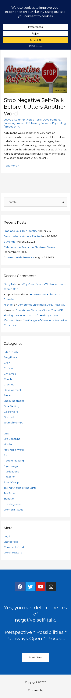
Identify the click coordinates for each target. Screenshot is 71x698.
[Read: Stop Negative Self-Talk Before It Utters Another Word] (35, 75)
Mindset (8, 444)
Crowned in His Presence (19, 257)
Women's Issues (13, 509)
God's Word (11, 411)
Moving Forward (41, 123)
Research (10, 476)
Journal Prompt (13, 422)
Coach (8, 379)
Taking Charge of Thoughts (20, 487)
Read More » (11, 165)
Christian (9, 368)
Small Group (11, 482)
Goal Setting (11, 406)
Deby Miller (11, 284)
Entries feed (11, 541)
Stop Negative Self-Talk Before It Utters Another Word (35, 107)
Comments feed (14, 547)
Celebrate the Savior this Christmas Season (30, 247)
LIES (27, 123)
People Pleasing (14, 460)
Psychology (59, 123)
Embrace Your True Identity (20, 231)
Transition (9, 498)
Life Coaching (12, 438)
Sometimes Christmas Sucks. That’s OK (41, 304)
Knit (6, 428)
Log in (7, 536)
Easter (8, 395)
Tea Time (9, 493)
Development (51, 119)
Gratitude (9, 417)
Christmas (10, 373)
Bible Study (11, 352)
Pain (6, 455)
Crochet (9, 384)
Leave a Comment (15, 119)
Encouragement (14, 123)
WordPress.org (13, 552)
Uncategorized (13, 504)
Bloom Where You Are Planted (23, 236)
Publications (11, 471)
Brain (7, 362)
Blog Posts (34, 119)
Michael (8, 304)
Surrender (10, 241)
